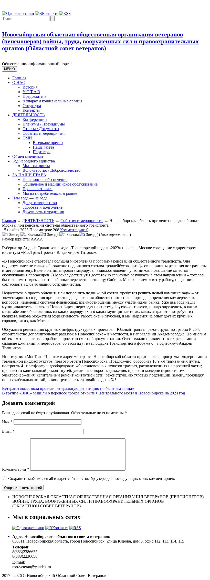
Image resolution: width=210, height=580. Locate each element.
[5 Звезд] (87, 234)
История (30, 87)
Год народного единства (33, 161)
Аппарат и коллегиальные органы (52, 101)
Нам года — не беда (29, 198)
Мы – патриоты (36, 165)
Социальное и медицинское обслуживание (60, 184)
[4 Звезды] (69, 234)
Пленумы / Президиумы (44, 124)
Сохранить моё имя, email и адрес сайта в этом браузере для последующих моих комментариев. (91, 478)
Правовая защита (37, 189)
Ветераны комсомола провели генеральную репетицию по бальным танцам (68, 388)
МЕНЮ (9, 69)
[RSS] (65, 13)
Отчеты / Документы (41, 129)
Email (8, 431)
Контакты (31, 110)
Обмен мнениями (27, 156)
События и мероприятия (44, 133)
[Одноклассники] (18, 13)
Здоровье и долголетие (42, 207)
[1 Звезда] (11, 234)
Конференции (35, 119)
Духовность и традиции (43, 212)
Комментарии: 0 (74, 230)
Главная (19, 78)
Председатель (34, 96)
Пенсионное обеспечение (45, 179)
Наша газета (43, 147)
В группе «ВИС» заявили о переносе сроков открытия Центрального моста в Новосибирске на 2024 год (93, 393)
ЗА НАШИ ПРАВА (29, 175)
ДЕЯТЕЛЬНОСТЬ (28, 115)
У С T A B (31, 92)
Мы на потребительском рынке (50, 193)
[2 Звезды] (30, 234)
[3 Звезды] (49, 234)
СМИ (27, 138)
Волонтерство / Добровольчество (51, 170)
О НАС (18, 82)
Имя (7, 422)
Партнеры (41, 152)
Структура (32, 105)
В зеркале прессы (48, 142)
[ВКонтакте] (46, 13)
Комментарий (15, 469)
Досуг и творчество (40, 202)
